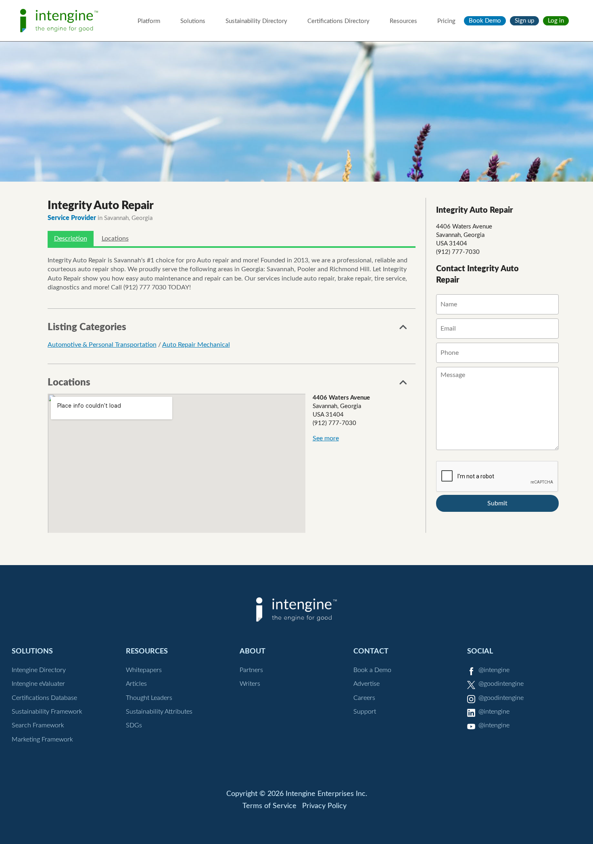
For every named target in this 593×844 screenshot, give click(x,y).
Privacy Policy (324, 806)
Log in (556, 21)
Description (70, 238)
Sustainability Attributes (159, 711)
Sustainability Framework (47, 711)
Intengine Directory (39, 670)
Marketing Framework (42, 739)
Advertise (366, 684)
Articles (136, 684)
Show (403, 329)
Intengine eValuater (38, 684)
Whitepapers (144, 670)
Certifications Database (44, 698)
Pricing (446, 21)
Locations (115, 238)
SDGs (134, 725)
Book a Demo (372, 670)
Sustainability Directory (256, 21)
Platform (149, 21)
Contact (370, 651)
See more (326, 438)
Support (364, 711)
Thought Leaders (149, 698)
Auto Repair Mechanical (196, 344)
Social (480, 651)
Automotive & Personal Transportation (102, 344)
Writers (250, 684)
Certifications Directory (338, 21)
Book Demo (485, 21)
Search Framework (38, 725)
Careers (364, 698)
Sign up (524, 21)
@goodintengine (501, 684)
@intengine (493, 670)
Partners (251, 670)
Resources (403, 21)
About (252, 651)
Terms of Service (269, 806)
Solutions (192, 21)
